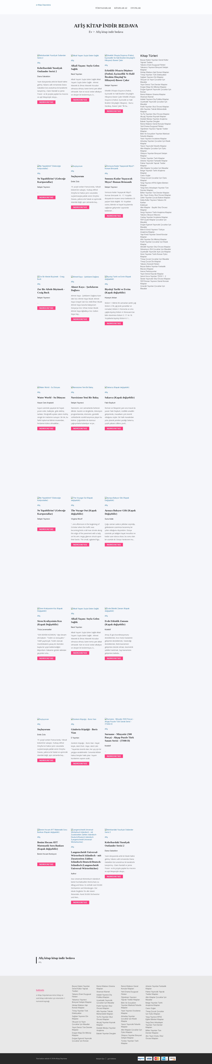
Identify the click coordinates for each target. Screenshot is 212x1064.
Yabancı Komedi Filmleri (149, 264)
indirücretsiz (46, 102)
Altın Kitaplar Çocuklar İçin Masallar (154, 168)
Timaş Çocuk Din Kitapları (150, 261)
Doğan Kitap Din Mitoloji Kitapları (153, 87)
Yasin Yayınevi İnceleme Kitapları (153, 139)
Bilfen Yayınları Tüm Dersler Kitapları (154, 193)
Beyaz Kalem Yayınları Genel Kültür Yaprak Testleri (81, 988)
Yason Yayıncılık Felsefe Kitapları (153, 146)
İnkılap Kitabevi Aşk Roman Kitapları (154, 72)
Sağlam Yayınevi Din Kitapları (151, 77)
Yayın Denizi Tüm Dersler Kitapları (153, 84)
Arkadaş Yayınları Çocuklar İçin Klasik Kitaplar (129, 1018)
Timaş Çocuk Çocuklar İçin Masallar (154, 259)
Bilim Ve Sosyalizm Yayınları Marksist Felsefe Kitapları (131, 1005)
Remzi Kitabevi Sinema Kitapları (153, 94)
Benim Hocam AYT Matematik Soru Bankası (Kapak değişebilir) (50, 845)
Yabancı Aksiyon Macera (150, 215)
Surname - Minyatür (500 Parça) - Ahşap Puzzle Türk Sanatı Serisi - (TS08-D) (119, 737)
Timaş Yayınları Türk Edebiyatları (153, 75)
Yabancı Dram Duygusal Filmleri (152, 65)
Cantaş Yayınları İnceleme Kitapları (154, 217)
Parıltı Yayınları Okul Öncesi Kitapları (154, 107)
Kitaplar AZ (120, 8)
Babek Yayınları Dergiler (150, 121)
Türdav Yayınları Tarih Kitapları (152, 158)
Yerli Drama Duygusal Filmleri (151, 126)
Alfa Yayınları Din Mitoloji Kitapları (153, 239)
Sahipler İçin (100, 1059)
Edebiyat (143, 205)
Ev (90, 31)
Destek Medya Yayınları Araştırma (153, 119)
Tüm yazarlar (103, 8)
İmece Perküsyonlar (148, 271)
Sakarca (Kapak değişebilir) (120, 397)
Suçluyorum (77, 176)
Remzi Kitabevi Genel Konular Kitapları (155, 124)
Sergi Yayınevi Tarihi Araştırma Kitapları (156, 212)
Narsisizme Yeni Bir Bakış (85, 397)
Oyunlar (136, 8)
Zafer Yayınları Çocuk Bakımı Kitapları (155, 198)
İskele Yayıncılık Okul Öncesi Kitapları (155, 279)
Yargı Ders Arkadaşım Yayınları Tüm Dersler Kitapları (154, 1024)
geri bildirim (112, 1059)
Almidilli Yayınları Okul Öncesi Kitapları (155, 247)
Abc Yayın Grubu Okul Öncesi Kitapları (155, 195)
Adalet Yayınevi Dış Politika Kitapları (154, 99)
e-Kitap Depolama (43, 5)
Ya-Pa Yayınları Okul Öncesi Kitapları (154, 114)
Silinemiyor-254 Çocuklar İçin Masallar (155, 249)
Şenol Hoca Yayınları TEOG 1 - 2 (153, 276)
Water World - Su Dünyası (51, 397)
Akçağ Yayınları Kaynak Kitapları (153, 116)
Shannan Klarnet (146, 97)
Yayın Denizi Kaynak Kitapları (152, 274)
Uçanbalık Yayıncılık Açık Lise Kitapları (155, 252)
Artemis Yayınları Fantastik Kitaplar (153, 161)
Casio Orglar (145, 175)
